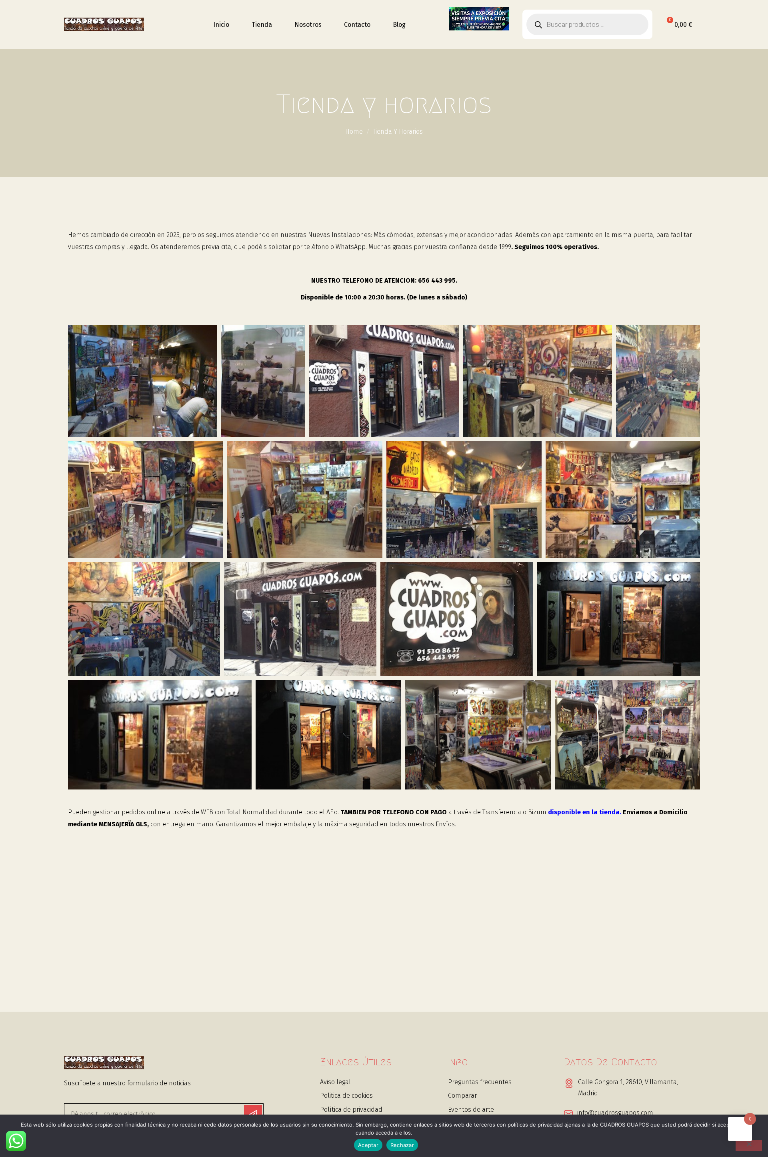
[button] (142, 385)
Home (354, 131)
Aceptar (368, 1145)
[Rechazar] (749, 1145)
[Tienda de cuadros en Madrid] (104, 24)
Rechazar (402, 1145)
